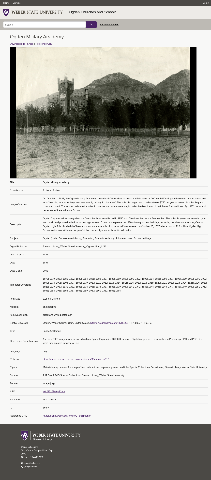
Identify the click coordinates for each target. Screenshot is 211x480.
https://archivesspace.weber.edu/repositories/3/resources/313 (76, 359)
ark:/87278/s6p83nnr (54, 391)
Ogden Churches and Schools (93, 12)
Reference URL (43, 43)
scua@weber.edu (31, 463)
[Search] (91, 24)
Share (30, 43)
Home (6, 2)
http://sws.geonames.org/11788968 (109, 322)
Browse (17, 2)
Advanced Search (109, 24)
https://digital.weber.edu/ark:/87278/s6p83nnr (67, 415)
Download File (17, 43)
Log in (206, 2)
